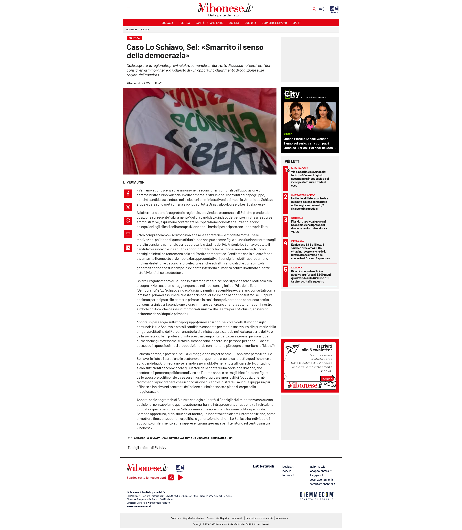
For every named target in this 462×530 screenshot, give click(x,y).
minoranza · (219, 438)
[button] (128, 194)
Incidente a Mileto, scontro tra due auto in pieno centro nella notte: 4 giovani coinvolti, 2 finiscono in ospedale (309, 203)
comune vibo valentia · (178, 438)
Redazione (176, 518)
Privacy (210, 518)
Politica (145, 29)
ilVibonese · (202, 438)
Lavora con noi (281, 518)
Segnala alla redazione (193, 518)
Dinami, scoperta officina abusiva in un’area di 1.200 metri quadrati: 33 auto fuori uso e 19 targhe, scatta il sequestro (311, 276)
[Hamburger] (125, 9)
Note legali (237, 518)
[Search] (314, 9)
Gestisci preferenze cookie (259, 518)
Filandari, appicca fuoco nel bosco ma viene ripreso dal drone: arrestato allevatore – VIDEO (309, 226)
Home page (131, 29)
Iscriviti (327, 379)
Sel (230, 438)
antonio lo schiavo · (148, 438)
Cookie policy (222, 518)
